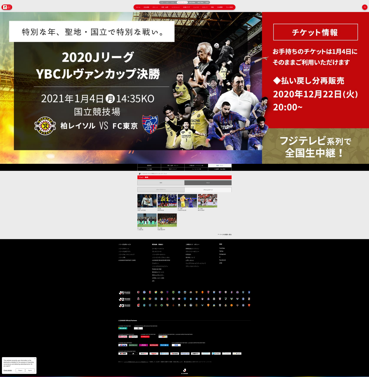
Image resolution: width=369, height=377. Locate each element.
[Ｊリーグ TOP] (139, 174)
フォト (208, 182)
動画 (161, 182)
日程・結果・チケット (172, 165)
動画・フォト (219, 165)
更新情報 (149, 165)
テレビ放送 (149, 169)
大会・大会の (219, 169)
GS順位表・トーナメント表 (196, 165)
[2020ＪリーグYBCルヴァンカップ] (184, 88)
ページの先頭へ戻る (225, 234)
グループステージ (161, 189)
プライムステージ (208, 190)
